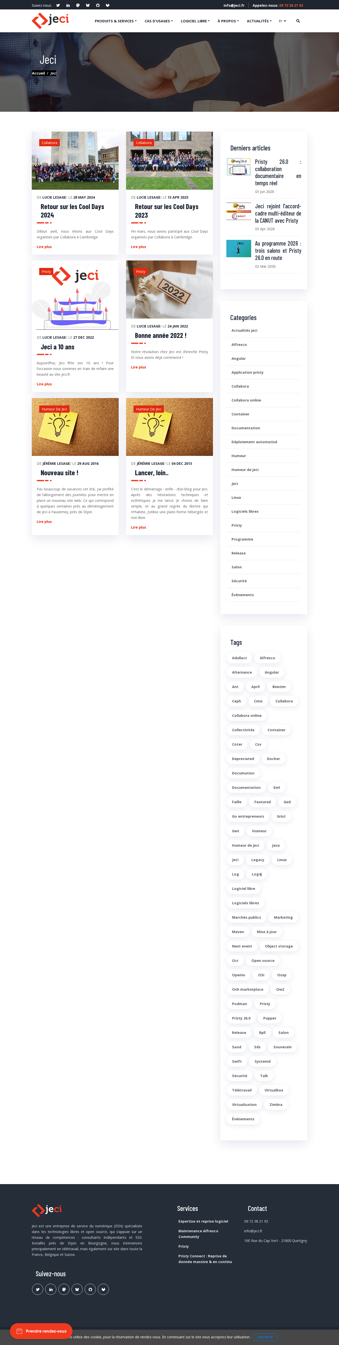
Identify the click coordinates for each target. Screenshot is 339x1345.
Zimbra (276, 1104)
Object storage (279, 946)
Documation (243, 773)
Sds (257, 1047)
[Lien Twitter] (37, 1289)
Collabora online (246, 400)
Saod (236, 1047)
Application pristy (248, 372)
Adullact (239, 657)
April (255, 686)
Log (235, 874)
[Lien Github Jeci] (90, 1289)
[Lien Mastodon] (63, 1289)
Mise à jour (267, 931)
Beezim (279, 686)
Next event (242, 946)
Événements (243, 594)
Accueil (38, 73)
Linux (236, 497)
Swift (237, 1061)
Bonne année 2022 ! (161, 335)
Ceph (236, 701)
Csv (258, 744)
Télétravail (242, 1090)
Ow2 (280, 989)
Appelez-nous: (278, 5)
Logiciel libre (243, 888)
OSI (261, 975)
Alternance (242, 672)
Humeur (239, 455)
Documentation (246, 428)
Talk (264, 1075)
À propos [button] (227, 21)
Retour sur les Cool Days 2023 (167, 210)
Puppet (269, 1018)
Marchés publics (246, 917)
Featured (262, 802)
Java (276, 845)
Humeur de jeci (245, 469)
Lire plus (44, 246)
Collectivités (243, 729)
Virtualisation (244, 1104)
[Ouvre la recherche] (298, 21)
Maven (238, 931)
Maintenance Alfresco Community (198, 1234)
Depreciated (243, 758)
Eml (276, 787)
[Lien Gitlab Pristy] (103, 1289)
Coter (237, 744)
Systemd (263, 1061)
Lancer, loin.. (152, 472)
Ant (235, 686)
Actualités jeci (244, 330)
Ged (287, 802)
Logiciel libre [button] (194, 21)
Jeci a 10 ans (57, 346)
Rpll (262, 1032)
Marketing (283, 917)
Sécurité (239, 581)
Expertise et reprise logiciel (203, 1221)
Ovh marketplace (247, 989)
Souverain (282, 1047)
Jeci (235, 483)
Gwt (235, 831)
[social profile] (58, 5)
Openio (238, 975)
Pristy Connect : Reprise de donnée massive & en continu (205, 1259)
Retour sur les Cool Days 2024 (72, 210)
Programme (242, 539)
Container (240, 414)
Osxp (281, 975)
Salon (237, 567)
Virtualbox (274, 1090)
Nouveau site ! (59, 472)
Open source (262, 960)
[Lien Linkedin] (50, 1289)
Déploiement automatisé (254, 441)
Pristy (237, 525)
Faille (236, 802)
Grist (281, 816)
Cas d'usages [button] (157, 21)
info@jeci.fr (234, 5)
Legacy (257, 859)
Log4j (257, 874)
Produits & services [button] (114, 21)
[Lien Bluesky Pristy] (77, 1289)
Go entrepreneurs (248, 816)
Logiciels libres (245, 511)
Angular (239, 358)
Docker (273, 758)
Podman (239, 1003)
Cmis (258, 701)
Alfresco (239, 344)
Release (239, 553)
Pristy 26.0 (241, 1018)
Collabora (240, 386)
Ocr (235, 960)
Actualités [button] (258, 21)
